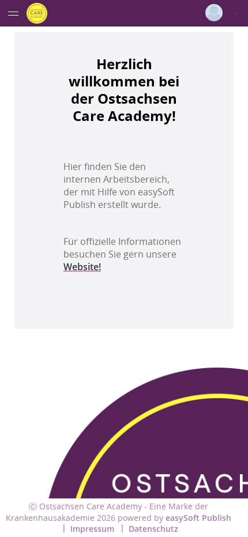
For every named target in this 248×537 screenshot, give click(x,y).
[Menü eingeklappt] (13, 13)
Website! (82, 266)
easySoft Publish (198, 517)
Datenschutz (153, 528)
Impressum (92, 528)
